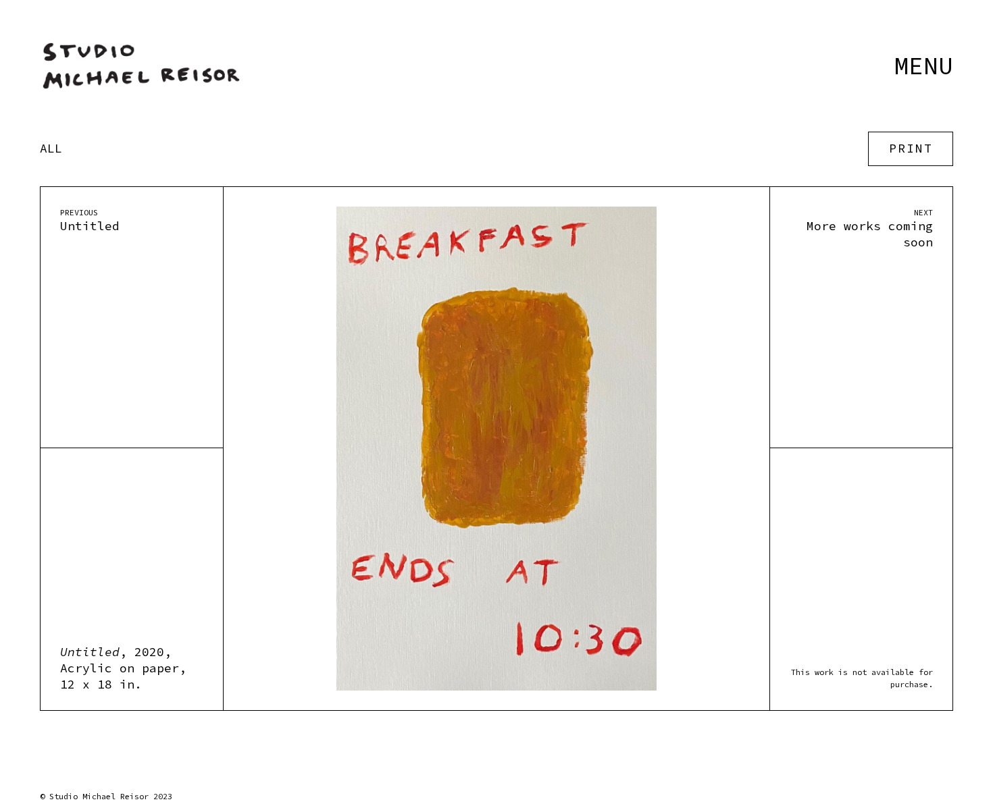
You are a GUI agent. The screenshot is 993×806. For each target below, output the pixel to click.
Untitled (90, 227)
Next (923, 213)
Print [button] (911, 149)
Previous (79, 213)
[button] (923, 59)
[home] (141, 66)
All (51, 149)
